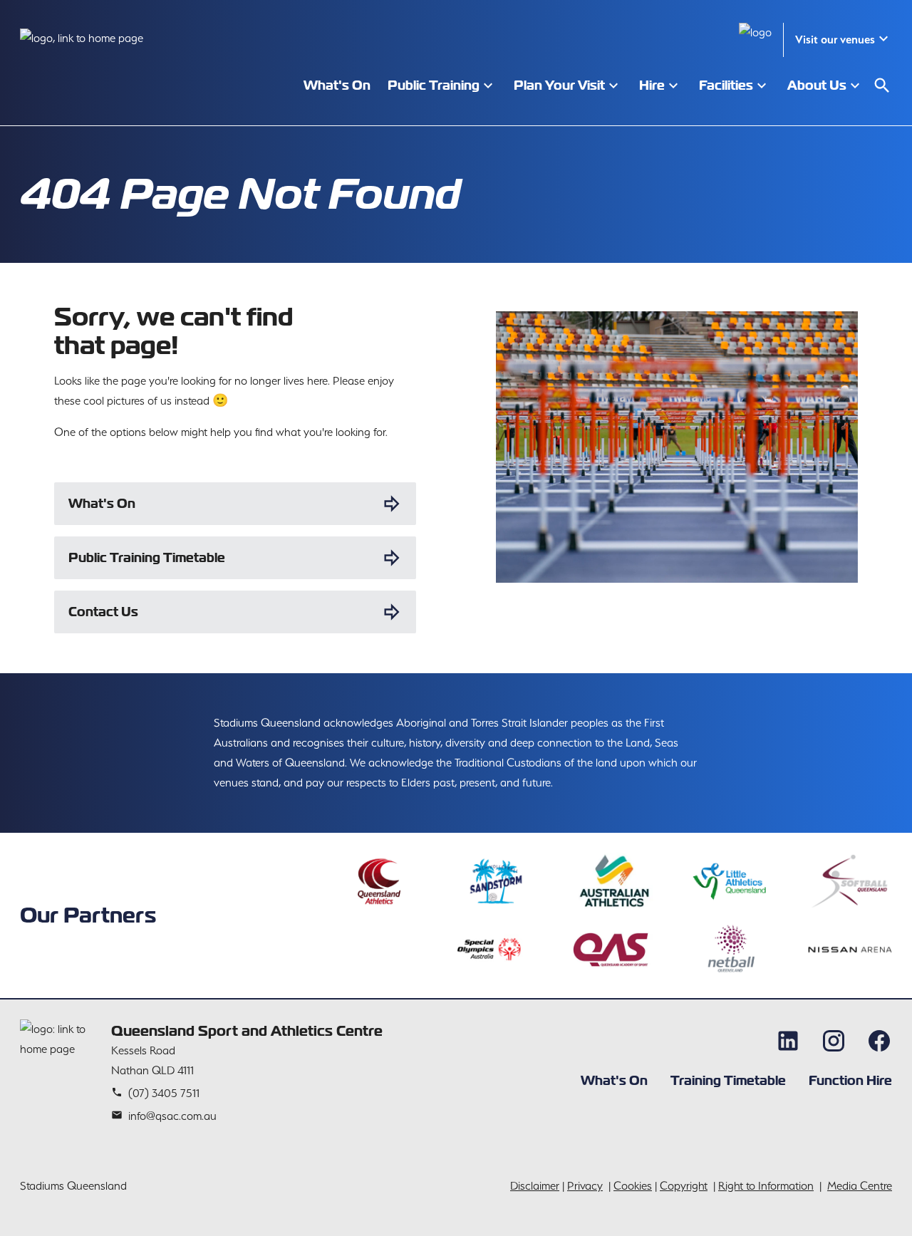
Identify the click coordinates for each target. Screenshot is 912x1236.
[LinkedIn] (788, 1041)
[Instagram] (833, 1041)
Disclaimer (534, 1186)
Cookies (632, 1186)
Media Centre (859, 1186)
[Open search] (882, 85)
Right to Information (766, 1186)
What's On (101, 503)
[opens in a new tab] (378, 881)
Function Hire (850, 1080)
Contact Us (103, 611)
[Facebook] (879, 1041)
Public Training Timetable (146, 557)
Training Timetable (728, 1080)
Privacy (585, 1186)
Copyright (684, 1186)
